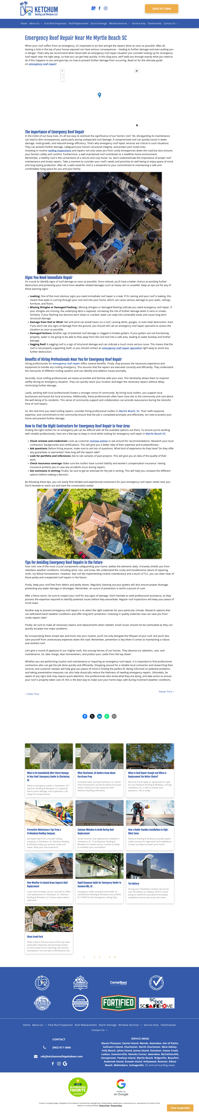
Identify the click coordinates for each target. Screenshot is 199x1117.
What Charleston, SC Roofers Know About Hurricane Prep (96, 774)
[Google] (65, 1064)
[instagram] (105, 9)
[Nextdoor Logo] (78, 1087)
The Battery (133, 883)
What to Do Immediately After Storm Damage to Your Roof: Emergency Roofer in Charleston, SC (48, 776)
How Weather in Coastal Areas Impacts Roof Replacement (47, 884)
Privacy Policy (116, 1105)
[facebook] (99, 9)
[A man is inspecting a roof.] (49, 813)
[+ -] (99, 97)
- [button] (62, 74)
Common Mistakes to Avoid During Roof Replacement (96, 831)
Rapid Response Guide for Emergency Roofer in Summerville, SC (99, 884)
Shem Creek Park (35, 936)
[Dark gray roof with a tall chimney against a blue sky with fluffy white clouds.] (150, 866)
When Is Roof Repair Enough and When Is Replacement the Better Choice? (147, 774)
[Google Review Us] (121, 1087)
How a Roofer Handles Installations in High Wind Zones (148, 831)
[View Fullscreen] (62, 80)
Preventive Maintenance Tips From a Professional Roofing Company (44, 831)
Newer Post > (166, 691)
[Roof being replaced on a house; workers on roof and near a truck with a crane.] (49, 919)
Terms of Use (104, 1105)
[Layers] (136, 71)
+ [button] (62, 71)
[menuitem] (24, 23)
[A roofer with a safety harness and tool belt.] (150, 813)
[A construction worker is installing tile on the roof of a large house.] (99, 813)
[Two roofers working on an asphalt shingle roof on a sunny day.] (150, 756)
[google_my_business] (93, 9)
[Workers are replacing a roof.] (49, 866)
